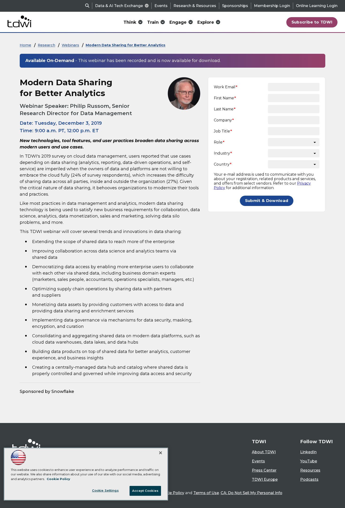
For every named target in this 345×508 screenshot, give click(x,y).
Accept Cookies (145, 490)
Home (25, 45)
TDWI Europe (265, 479)
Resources (310, 470)
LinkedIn (308, 452)
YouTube (308, 461)
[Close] (160, 453)
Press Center (264, 470)
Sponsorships (235, 6)
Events (161, 6)
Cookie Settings (105, 490)
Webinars (70, 45)
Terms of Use (206, 493)
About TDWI (264, 452)
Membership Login (272, 6)
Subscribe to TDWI (312, 22)
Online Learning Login (316, 6)
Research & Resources (194, 6)
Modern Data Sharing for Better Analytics (125, 45)
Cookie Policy (171, 493)
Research (46, 45)
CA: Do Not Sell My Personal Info (251, 493)
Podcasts (309, 479)
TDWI (259, 441)
